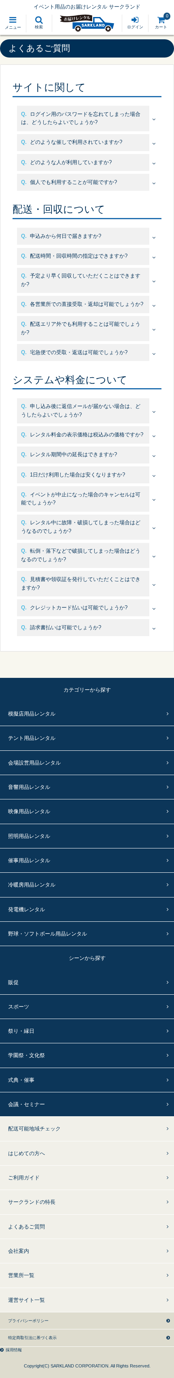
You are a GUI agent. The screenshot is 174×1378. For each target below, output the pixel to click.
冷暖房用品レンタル (31, 885)
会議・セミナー (26, 1104)
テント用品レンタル (31, 738)
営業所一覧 (21, 1275)
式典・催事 (21, 1080)
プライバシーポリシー (28, 1320)
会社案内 (18, 1251)
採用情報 (14, 1350)
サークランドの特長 (31, 1202)
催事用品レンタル (29, 860)
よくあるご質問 (26, 1227)
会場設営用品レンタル (34, 763)
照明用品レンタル (29, 836)
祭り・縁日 (21, 1031)
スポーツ (18, 1007)
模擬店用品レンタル (31, 714)
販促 (13, 982)
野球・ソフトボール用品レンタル (47, 934)
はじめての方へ (26, 1153)
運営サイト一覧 (26, 1300)
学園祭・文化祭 (26, 1055)
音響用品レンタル (29, 787)
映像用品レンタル (29, 811)
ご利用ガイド (24, 1178)
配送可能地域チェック (34, 1129)
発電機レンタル (26, 909)
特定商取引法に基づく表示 (32, 1337)
